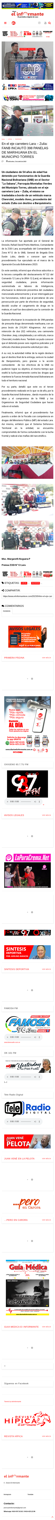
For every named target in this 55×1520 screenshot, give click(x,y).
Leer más (28, 69)
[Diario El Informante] (13, 24)
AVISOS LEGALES (14, 815)
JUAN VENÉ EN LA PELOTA (19, 1158)
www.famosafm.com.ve (12, 1042)
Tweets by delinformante (12, 1401)
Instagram (7, 1494)
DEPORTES (23, 49)
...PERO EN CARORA (16, 1220)
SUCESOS (18, 139)
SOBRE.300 (31, 49)
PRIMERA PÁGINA (14, 658)
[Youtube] (45, 22)
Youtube (30, 1494)
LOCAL (10, 139)
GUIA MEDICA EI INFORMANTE (21, 1327)
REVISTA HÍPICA (13, 1436)
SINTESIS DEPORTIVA (16, 969)
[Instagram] (39, 22)
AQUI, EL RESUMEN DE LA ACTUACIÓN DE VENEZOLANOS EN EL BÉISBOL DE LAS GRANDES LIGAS (27, 59)
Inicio (3, 139)
